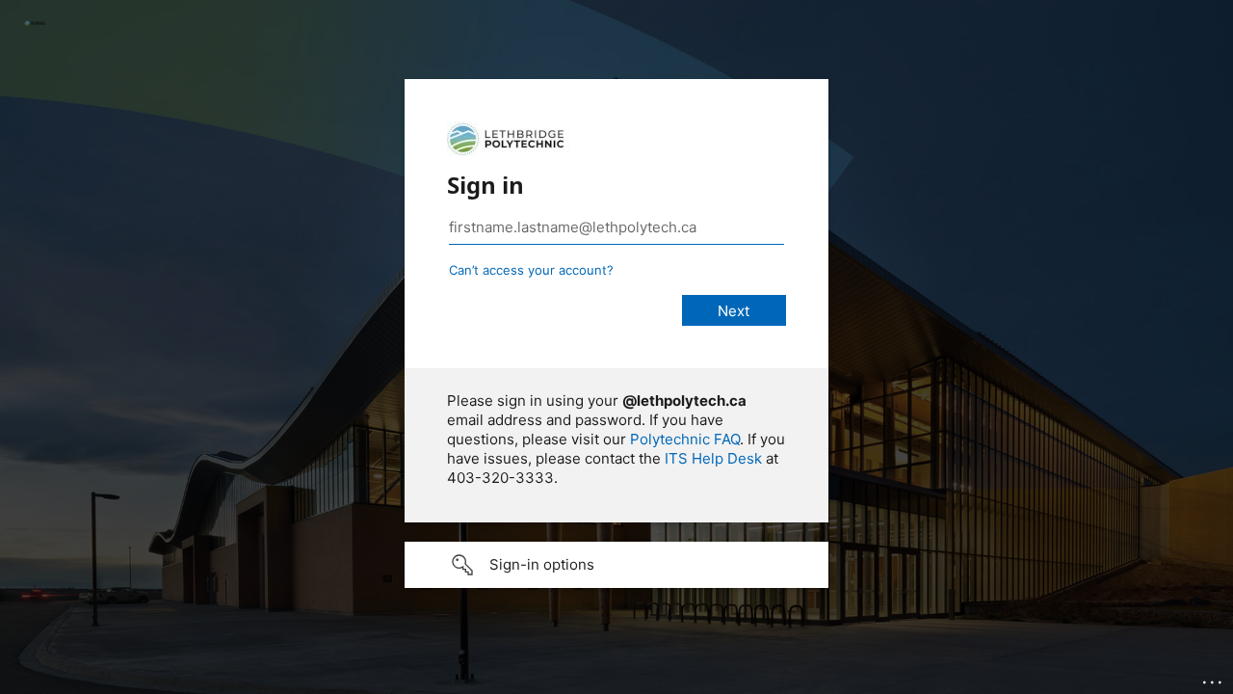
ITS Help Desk (713, 458)
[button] (616, 565)
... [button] (1213, 677)
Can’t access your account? (531, 270)
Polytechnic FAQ (685, 439)
